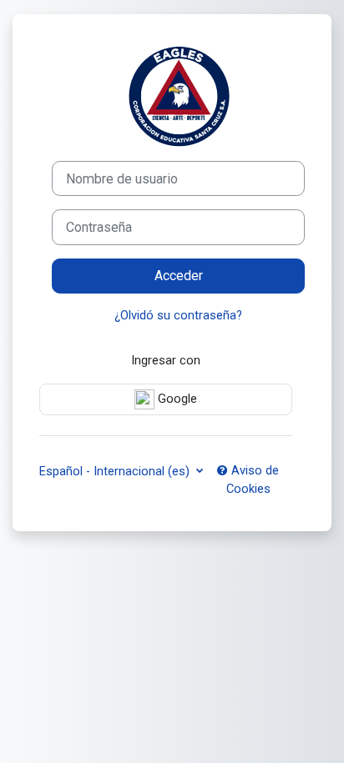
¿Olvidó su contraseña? (178, 315)
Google (175, 398)
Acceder (178, 276)
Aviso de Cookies (253, 479)
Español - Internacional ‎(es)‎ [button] (116, 471)
